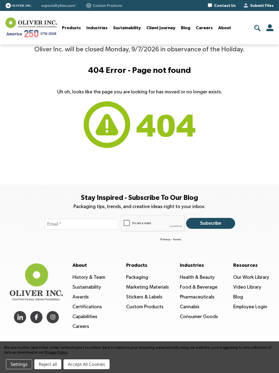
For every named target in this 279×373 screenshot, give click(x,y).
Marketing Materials (147, 287)
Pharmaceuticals (197, 297)
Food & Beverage (198, 287)
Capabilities (84, 316)
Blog (185, 28)
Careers (204, 28)
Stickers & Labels (144, 297)
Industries (97, 28)
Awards (80, 297)
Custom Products (144, 307)
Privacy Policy (56, 352)
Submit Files (262, 6)
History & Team (88, 277)
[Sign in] (270, 27)
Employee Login (250, 307)
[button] (18, 5)
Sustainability (127, 28)
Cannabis (189, 307)
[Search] (257, 28)
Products (71, 28)
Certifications (87, 307)
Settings (19, 364)
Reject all (48, 364)
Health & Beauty (197, 277)
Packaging (137, 277)
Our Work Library (251, 277)
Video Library (247, 287)
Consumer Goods (199, 316)
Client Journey (160, 28)
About (224, 28)
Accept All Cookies (86, 364)
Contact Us (225, 6)
